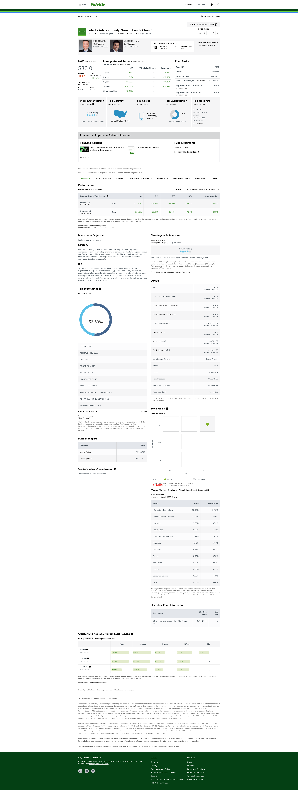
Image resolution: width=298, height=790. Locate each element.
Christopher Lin (131, 40)
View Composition (85, 418)
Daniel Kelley (99, 40)
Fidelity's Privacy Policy (99, 763)
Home (189, 762)
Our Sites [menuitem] (201, 4)
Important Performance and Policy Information (96, 227)
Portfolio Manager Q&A (101, 158)
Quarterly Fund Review (208, 42)
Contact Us (188, 4)
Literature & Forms (195, 779)
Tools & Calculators (195, 776)
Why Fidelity (83, 757)
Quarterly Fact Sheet (146, 158)
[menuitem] (83, 5)
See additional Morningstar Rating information (170, 272)
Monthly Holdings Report (186, 151)
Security (154, 776)
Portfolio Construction (196, 772)
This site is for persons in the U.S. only (167, 779)
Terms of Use (156, 762)
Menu (84, 4)
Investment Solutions (196, 769)
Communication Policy (160, 769)
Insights (190, 765)
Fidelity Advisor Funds (87, 16)
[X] (93, 771)
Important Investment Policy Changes (92, 225)
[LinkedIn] (80, 771)
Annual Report (181, 147)
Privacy (154, 765)
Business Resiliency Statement (163, 772)
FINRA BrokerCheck (159, 783)
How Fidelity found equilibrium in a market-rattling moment (107, 149)
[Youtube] (87, 771)
